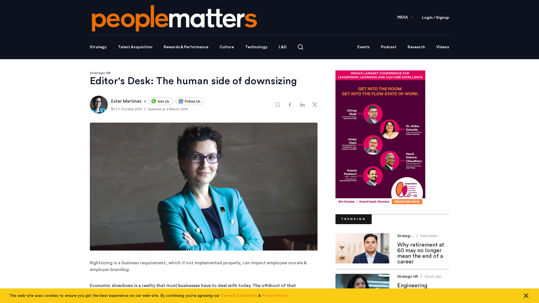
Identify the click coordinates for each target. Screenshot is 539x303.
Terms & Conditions (239, 296)
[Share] (290, 104)
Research (416, 47)
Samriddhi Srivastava (429, 238)
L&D (283, 47)
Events (363, 47)
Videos (442, 47)
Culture (227, 47)
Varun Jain (432, 276)
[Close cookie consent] (526, 296)
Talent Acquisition (135, 47)
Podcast (388, 47)
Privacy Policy (275, 296)
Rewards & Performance (186, 47)
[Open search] (300, 47)
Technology (256, 47)
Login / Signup (435, 18)
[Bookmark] (277, 104)
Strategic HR (100, 73)
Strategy (98, 47)
